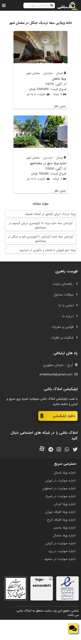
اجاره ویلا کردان (64, 504)
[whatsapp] (67, 450)
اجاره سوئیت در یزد (61, 551)
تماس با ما (66, 305)
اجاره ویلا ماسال (64, 535)
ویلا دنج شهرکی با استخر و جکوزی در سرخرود (47, 250)
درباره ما (68, 316)
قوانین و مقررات (63, 327)
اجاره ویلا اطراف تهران (60, 512)
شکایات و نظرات (62, 337)
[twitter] (75, 450)
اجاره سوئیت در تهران (60, 480)
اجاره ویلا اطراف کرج (61, 519)
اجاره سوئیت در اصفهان (58, 488)
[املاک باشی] (68, 5)
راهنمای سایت (63, 284)
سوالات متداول (63, 294)
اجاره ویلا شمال (64, 472)
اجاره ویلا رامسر (64, 527)
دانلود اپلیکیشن (64, 416)
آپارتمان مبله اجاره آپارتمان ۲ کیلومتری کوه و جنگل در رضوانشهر (40, 239)
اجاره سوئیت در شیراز (60, 496)
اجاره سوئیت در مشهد (59, 559)
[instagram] (59, 450)
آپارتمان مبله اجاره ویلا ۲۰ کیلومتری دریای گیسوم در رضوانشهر (40, 225)
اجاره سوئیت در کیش (60, 543)
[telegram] (50, 450)
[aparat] (42, 450)
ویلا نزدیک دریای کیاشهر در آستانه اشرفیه (50, 214)
